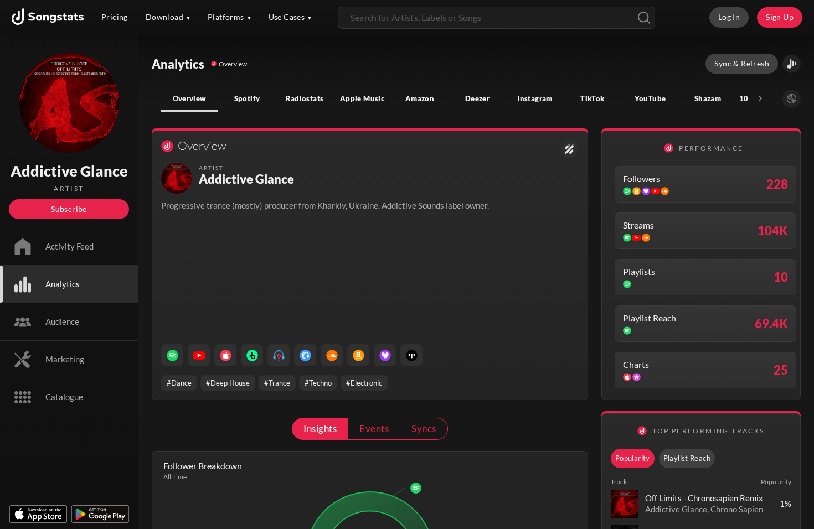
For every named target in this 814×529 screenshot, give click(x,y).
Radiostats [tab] (305, 98)
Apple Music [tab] (362, 98)
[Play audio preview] (625, 504)
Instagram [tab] (534, 98)
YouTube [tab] (650, 98)
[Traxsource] (305, 355)
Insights (320, 428)
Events (374, 428)
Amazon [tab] (419, 98)
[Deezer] (385, 355)
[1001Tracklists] (278, 355)
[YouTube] (199, 355)
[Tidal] (411, 355)
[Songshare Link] (791, 64)
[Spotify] (172, 355)
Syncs (423, 428)
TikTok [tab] (592, 98)
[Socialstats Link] (569, 149)
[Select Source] (791, 99)
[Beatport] (252, 355)
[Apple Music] (225, 355)
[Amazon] (358, 355)
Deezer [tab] (477, 98)
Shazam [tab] (707, 98)
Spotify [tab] (247, 98)
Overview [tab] (190, 98)
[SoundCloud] (332, 355)
